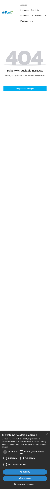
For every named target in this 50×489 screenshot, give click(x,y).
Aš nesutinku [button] (25, 478)
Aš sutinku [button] (25, 472)
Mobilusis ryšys (26, 21)
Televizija (39, 15)
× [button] (47, 434)
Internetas (24, 15)
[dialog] (25, 460)
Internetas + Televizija (29, 10)
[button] (25, 484)
